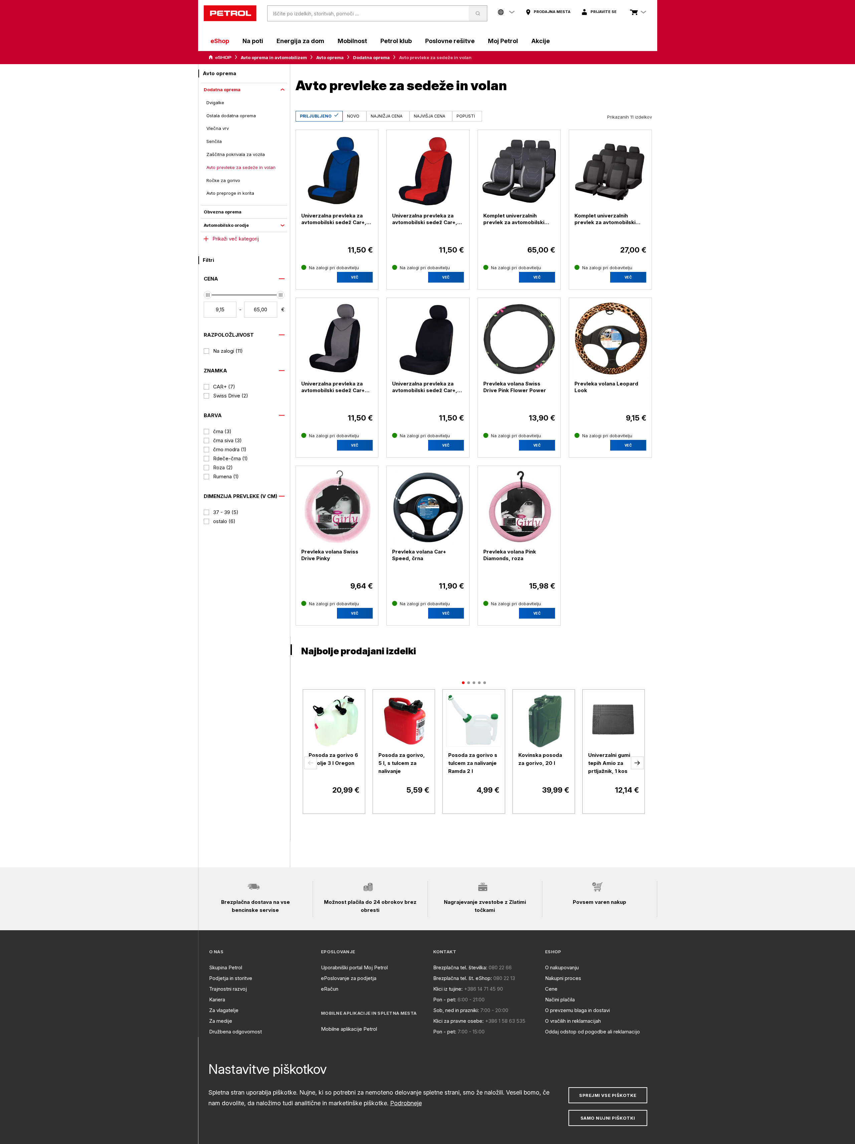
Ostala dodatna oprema (231, 115)
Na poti (252, 40)
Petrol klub (396, 40)
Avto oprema (330, 57)
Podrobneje (406, 1103)
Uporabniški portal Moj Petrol (354, 967)
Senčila (214, 141)
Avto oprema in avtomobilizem (274, 57)
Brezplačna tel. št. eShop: (462, 978)
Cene (551, 989)
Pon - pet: (444, 999)
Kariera (217, 999)
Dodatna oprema (371, 57)
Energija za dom (300, 40)
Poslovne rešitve (450, 40)
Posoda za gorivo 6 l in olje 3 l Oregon (333, 759)
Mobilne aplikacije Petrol (349, 1029)
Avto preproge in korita (230, 193)
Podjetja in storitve (230, 978)
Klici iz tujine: (448, 989)
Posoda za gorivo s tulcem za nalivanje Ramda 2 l (472, 763)
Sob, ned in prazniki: (456, 1010)
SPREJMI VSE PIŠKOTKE (607, 1095)
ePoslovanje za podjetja (348, 978)
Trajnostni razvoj (228, 989)
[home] (230, 13)
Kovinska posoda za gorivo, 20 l (540, 759)
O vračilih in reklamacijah (573, 1021)
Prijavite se (603, 11)
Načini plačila (560, 999)
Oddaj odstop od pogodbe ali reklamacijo (592, 1031)
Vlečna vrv (217, 128)
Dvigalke (215, 102)
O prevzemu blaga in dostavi (577, 1010)
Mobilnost (352, 40)
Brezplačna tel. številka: (460, 967)
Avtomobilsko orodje (226, 225)
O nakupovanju (562, 967)
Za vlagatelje (223, 1010)
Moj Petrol (503, 40)
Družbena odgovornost (235, 1031)
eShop (219, 40)
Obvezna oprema (222, 211)
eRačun (329, 989)
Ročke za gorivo (223, 180)
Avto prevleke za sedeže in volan (241, 167)
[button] (310, 763)
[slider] (208, 295)
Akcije (540, 40)
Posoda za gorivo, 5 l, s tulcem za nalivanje (401, 763)
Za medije (220, 1021)
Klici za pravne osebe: (458, 1021)
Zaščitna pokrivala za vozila (235, 154)
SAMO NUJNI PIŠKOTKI (607, 1118)
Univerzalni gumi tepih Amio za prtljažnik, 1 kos (609, 763)
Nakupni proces (563, 978)
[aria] (220, 57)
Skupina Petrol (225, 967)
